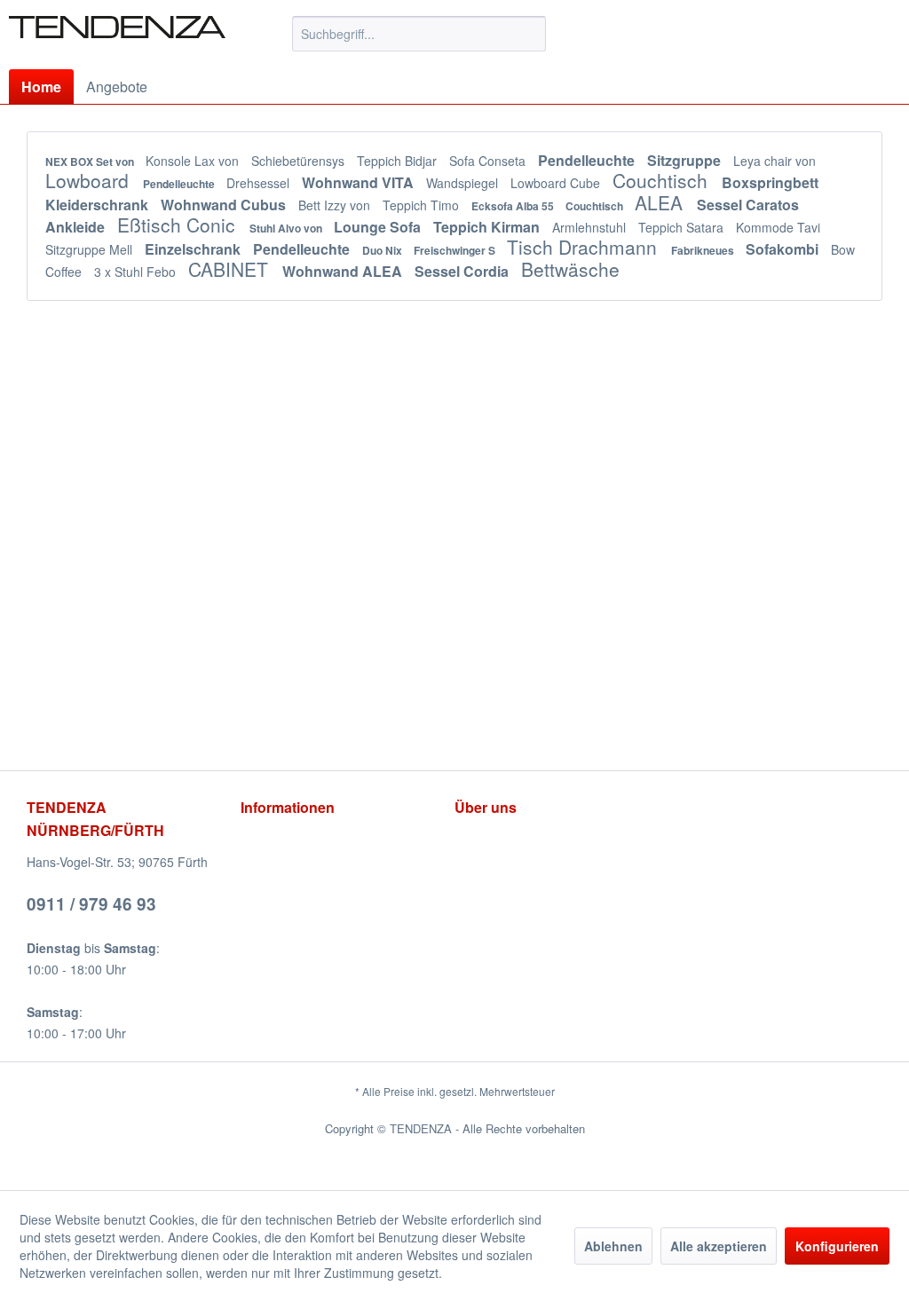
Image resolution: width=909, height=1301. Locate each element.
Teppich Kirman (488, 227)
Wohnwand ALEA (344, 271)
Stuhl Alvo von (287, 228)
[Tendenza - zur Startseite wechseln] (117, 38)
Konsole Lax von (194, 161)
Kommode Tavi (778, 227)
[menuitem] (419, 33)
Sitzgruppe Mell (90, 249)
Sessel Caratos (748, 204)
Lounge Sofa (379, 227)
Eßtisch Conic (179, 224)
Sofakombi (784, 249)
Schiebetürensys (299, 161)
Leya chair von (774, 161)
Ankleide (76, 227)
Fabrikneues (704, 250)
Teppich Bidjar (398, 161)
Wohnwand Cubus (225, 204)
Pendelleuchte (588, 160)
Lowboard (89, 180)
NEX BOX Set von (91, 162)
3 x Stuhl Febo (136, 271)
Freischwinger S (456, 250)
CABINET (230, 269)
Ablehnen (613, 1246)
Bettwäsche (570, 269)
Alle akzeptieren (718, 1246)
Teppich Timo (422, 205)
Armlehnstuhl (590, 227)
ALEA (661, 202)
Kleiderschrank (98, 204)
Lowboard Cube (557, 183)
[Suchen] (529, 33)
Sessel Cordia (463, 271)
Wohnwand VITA (359, 182)
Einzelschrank (194, 249)
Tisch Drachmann (584, 246)
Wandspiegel (464, 183)
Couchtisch (663, 180)
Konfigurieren (837, 1246)
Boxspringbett (770, 182)
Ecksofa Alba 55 (514, 206)
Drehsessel (259, 183)
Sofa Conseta (489, 161)
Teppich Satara (682, 227)
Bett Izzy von (336, 205)
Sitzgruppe (685, 160)
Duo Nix (383, 250)
